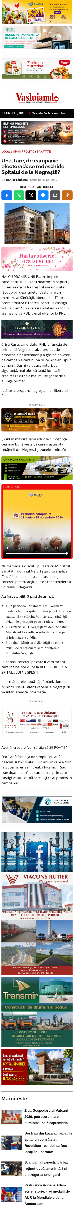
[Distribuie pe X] (30, 195)
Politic (29, 151)
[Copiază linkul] (67, 195)
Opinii (17, 151)
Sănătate (44, 151)
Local (5, 151)
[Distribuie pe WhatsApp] (19, 195)
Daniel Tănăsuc (17, 179)
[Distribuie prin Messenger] (43, 195)
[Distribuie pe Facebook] (6, 195)
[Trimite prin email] (55, 195)
